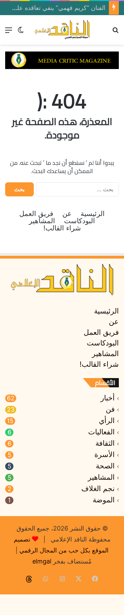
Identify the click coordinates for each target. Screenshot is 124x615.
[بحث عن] (115, 32)
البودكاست (79, 221)
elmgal (41, 561)
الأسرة (104, 454)
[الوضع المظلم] (20, 32)
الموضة (104, 500)
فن (110, 409)
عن (67, 213)
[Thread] (29, 579)
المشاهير (42, 221)
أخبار (108, 398)
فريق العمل (36, 213)
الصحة (105, 466)
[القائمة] (8, 32)
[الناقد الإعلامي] (62, 30)
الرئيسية (93, 213)
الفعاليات (101, 432)
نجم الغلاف (98, 488)
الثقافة (105, 443)
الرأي (107, 420)
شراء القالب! (62, 228)
